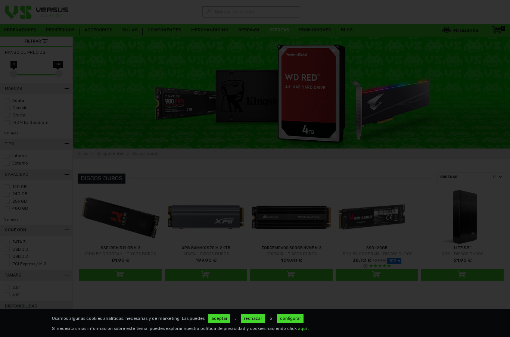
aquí (303, 328)
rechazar (253, 318)
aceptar (219, 318)
